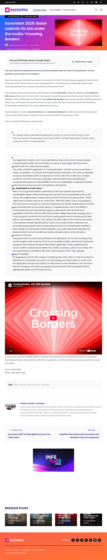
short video (67, 163)
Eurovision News (39, 10)
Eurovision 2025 (34, 385)
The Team (16, 550)
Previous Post (17, 430)
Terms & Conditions (38, 550)
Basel (16, 385)
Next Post (91, 430)
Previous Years (69, 10)
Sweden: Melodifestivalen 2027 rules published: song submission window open (91, 519)
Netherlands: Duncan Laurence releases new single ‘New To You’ (15, 519)
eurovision (23, 385)
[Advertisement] (53, 489)
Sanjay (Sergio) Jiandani (32, 403)
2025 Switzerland (13, 16)
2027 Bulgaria (55, 10)
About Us (8, 550)
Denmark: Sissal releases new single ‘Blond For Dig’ (66, 517)
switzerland (45, 385)
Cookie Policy (26, 550)
